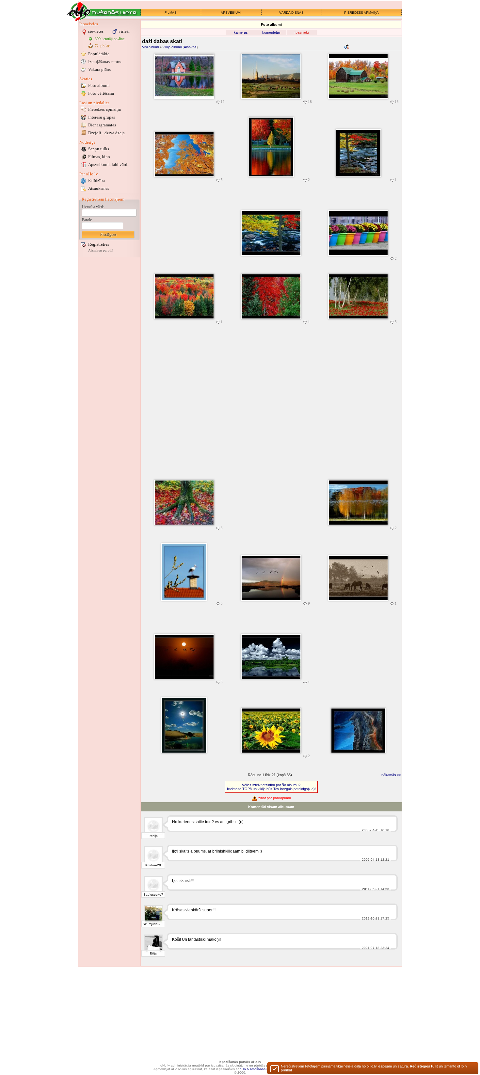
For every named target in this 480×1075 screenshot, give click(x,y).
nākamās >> (391, 775)
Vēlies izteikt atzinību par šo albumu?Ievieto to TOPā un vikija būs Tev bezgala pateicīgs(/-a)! (271, 787)
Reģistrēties (98, 244)
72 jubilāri (102, 46)
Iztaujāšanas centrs (104, 61)
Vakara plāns (99, 69)
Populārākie (98, 53)
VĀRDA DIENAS (291, 12)
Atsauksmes (98, 188)
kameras (241, 32)
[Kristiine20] (153, 855)
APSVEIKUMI (231, 12)
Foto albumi (99, 85)
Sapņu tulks (98, 148)
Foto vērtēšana (101, 93)
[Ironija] (153, 826)
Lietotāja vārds (93, 206)
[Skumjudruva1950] (153, 914)
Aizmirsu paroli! (100, 250)
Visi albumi (150, 47)
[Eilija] (153, 944)
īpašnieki (302, 32)
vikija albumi (172, 47)
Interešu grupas (101, 117)
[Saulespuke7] (153, 885)
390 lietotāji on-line (109, 39)
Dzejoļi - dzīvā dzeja (106, 132)
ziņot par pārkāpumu (274, 798)
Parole (87, 220)
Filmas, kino (99, 156)
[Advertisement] (109, 357)
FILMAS (171, 12)
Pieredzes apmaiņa (104, 109)
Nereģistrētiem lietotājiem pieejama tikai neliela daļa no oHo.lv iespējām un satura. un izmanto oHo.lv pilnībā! (374, 1068)
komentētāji (271, 32)
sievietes (96, 31)
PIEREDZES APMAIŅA (361, 12)
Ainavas (190, 47)
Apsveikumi (108, 164)
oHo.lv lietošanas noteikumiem (262, 1069)
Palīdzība (96, 180)
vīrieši (124, 31)
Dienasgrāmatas (102, 124)
